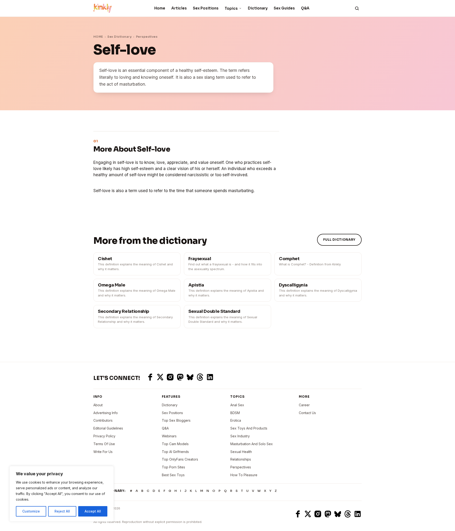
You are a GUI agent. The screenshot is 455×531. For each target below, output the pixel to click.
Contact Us (307, 413)
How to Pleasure (243, 475)
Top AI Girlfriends (175, 452)
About (98, 405)
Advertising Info (105, 413)
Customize (31, 511)
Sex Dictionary (119, 36)
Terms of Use (104, 444)
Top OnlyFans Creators (180, 459)
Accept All (93, 511)
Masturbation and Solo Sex (251, 444)
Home (159, 8)
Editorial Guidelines (108, 428)
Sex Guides (284, 8)
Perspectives (147, 36)
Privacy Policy (104, 436)
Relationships (240, 459)
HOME (98, 36)
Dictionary (258, 8)
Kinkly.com (102, 514)
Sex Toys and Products (248, 428)
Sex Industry (240, 436)
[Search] (357, 8)
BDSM (235, 413)
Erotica (235, 420)
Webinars (169, 436)
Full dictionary (339, 240)
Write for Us (103, 452)
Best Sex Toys (173, 475)
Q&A (305, 8)
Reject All (62, 511)
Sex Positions (205, 8)
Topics (231, 8)
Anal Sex (237, 405)
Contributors (103, 420)
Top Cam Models (175, 444)
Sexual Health (241, 452)
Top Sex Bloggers (176, 420)
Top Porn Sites (173, 467)
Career (304, 405)
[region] (61, 494)
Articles (179, 8)
